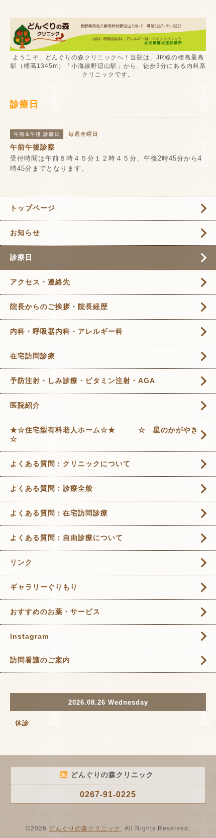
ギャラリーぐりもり (44, 587)
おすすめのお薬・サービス (55, 611)
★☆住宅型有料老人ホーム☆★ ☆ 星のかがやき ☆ (108, 434)
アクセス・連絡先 (40, 282)
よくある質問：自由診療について (66, 538)
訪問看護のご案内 (40, 660)
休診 (22, 723)
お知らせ (25, 232)
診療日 (21, 257)
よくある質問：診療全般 (51, 488)
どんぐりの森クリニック (85, 828)
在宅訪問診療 (32, 356)
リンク (21, 562)
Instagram (29, 636)
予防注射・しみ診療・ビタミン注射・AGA (82, 380)
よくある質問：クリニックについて (70, 464)
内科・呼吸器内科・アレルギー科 (66, 331)
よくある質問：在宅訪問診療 (59, 513)
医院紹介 (25, 405)
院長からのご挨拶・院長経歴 (59, 306)
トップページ (32, 208)
